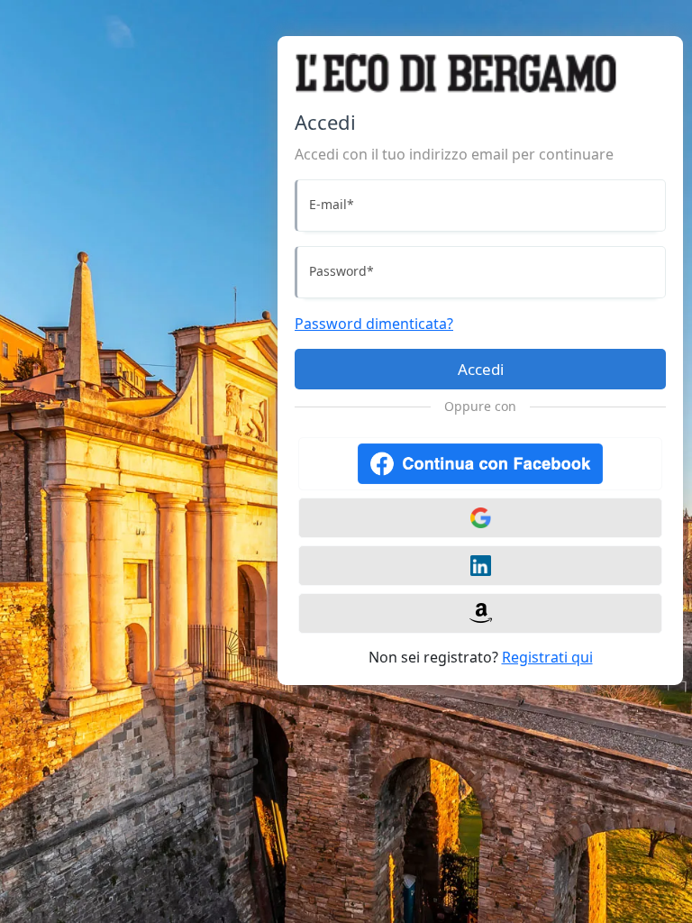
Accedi (481, 369)
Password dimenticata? (374, 324)
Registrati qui (547, 657)
